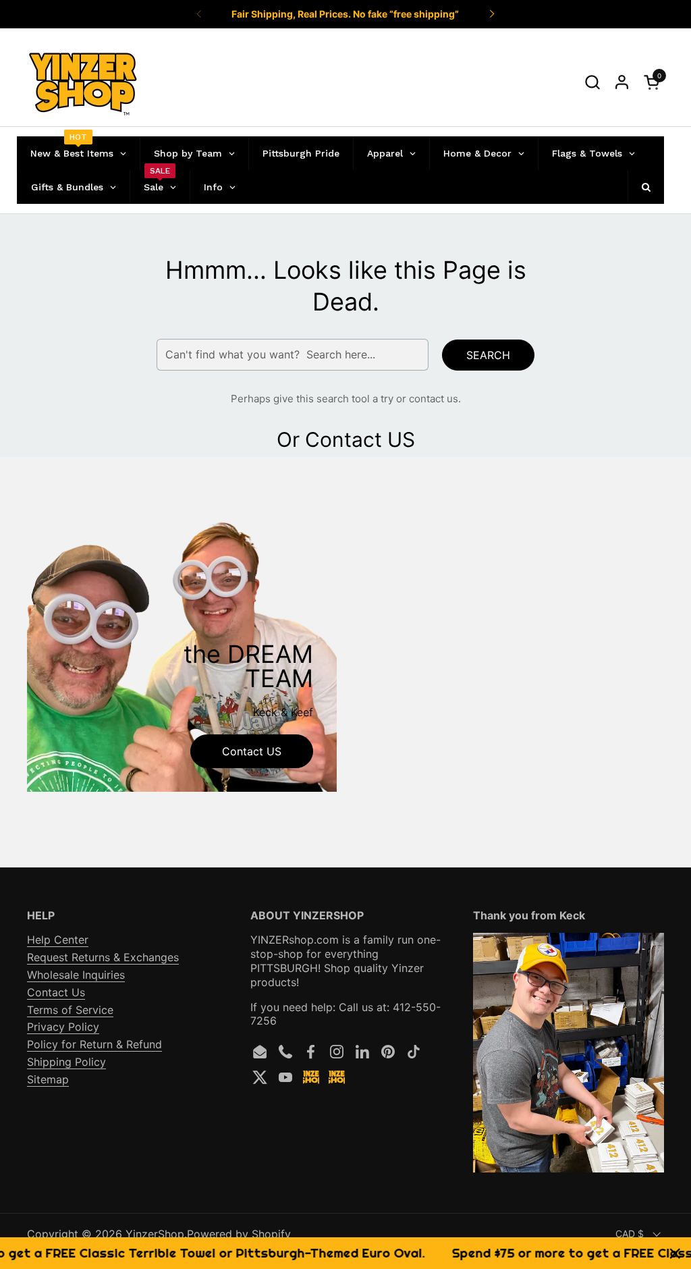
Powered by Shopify (239, 1234)
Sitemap (48, 1079)
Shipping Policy (66, 1062)
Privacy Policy (63, 1026)
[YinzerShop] (83, 82)
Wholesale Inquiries (76, 974)
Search (488, 355)
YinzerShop (155, 1234)
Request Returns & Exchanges (103, 957)
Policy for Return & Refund (94, 1044)
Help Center (57, 939)
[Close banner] (675, 1253)
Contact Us (56, 992)
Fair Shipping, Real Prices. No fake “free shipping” (345, 14)
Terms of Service (70, 1010)
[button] (592, 82)
